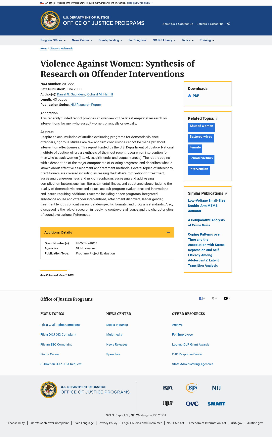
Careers (202, 24)
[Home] (103, 20)
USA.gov (236, 423)
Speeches (113, 354)
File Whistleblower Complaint (49, 423)
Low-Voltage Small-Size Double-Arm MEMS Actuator (206, 205)
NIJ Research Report (85, 105)
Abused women (201, 126)
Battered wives (201, 136)
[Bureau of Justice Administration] (168, 391)
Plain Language (84, 423)
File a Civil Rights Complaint (60, 325)
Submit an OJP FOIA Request (60, 364)
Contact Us (185, 24)
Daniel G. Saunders (71, 94)
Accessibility (16, 423)
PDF (196, 96)
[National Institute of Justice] (216, 391)
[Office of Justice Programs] (50, 20)
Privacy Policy (108, 423)
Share (231, 26)
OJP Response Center (187, 354)
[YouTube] (227, 301)
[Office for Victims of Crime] (192, 407)
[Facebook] (203, 301)
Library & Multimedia (61, 48)
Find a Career (49, 354)
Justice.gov (255, 423)
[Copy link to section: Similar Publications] (225, 193)
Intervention (199, 169)
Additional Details (58, 232)
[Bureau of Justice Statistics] (192, 393)
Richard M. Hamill (100, 94)
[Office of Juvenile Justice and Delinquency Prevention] (168, 407)
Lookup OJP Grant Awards (190, 344)
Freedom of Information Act (207, 423)
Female (195, 147)
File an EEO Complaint (56, 344)
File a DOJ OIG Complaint (58, 334)
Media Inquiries (117, 325)
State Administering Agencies (192, 364)
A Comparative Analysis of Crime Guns (206, 222)
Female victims (201, 158)
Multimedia (114, 334)
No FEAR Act (175, 423)
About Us (168, 24)
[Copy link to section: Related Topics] (216, 118)
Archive (177, 325)
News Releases (116, 344)
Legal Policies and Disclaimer (142, 423)
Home (43, 48)
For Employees (182, 334)
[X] (215, 301)
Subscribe (216, 24)
